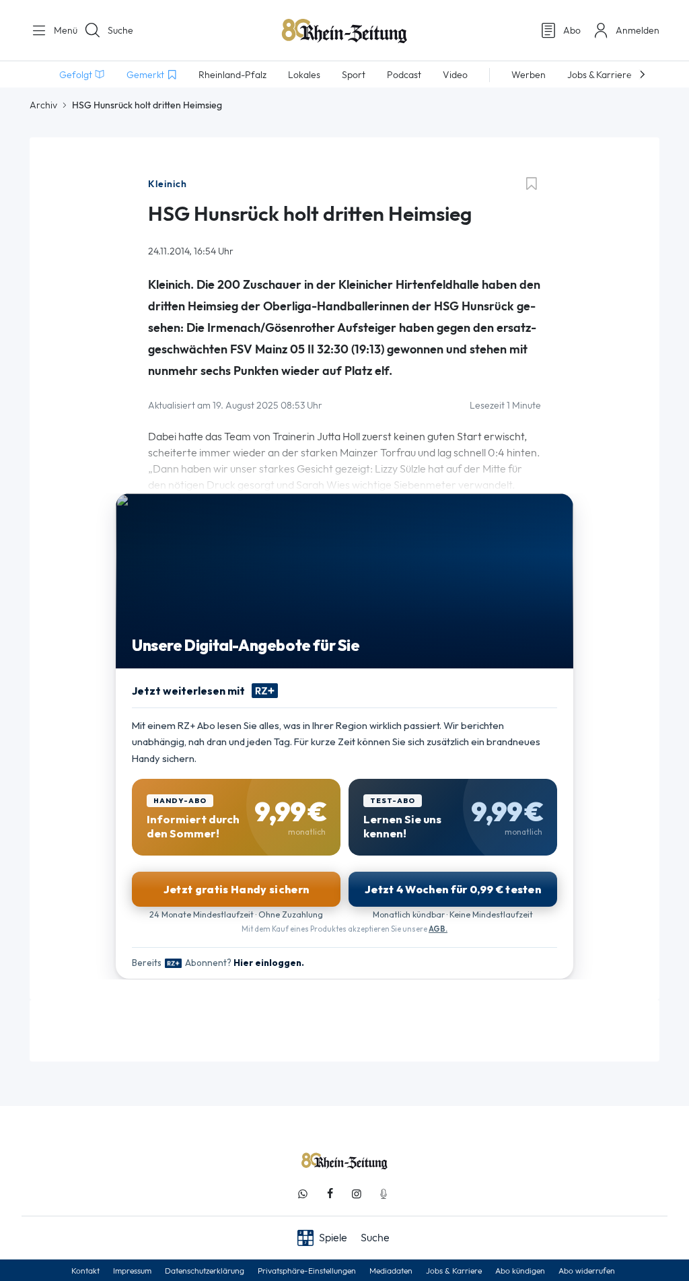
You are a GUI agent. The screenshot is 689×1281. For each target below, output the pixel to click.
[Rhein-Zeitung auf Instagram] (356, 1194)
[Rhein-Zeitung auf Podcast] (383, 1194)
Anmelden (637, 30)
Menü (60, 30)
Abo (572, 30)
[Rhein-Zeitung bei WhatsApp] (303, 1194)
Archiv (43, 105)
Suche (120, 30)
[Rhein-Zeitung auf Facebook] (329, 1194)
